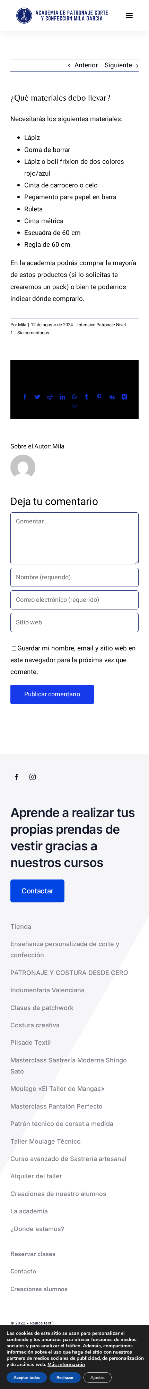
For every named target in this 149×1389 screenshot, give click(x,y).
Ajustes (97, 1377)
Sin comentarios (33, 332)
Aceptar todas (27, 1377)
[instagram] (32, 777)
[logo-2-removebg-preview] (61, 10)
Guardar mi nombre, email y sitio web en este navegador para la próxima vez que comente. (73, 660)
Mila (22, 324)
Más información (66, 1364)
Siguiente (118, 65)
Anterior (86, 65)
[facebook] (16, 777)
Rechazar (65, 1377)
